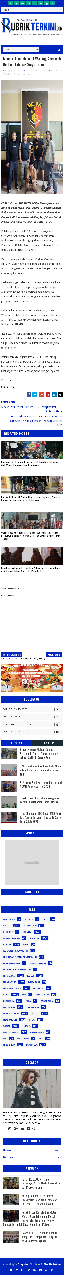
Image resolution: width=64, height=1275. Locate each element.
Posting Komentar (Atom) (30, 658)
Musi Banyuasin (12, 988)
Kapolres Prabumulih (15, 950)
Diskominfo (30, 925)
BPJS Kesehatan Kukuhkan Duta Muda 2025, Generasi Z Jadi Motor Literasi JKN (40, 770)
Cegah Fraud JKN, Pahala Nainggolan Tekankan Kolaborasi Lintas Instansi (40, 800)
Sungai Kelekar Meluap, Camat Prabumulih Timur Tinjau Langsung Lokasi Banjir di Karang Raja (39, 753)
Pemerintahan (11, 1013)
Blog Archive (47, 743)
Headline (34, 938)
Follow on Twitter (15, 709)
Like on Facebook (14, 716)
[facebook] (16, 3)
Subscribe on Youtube (17, 724)
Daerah (7, 925)
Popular (16, 743)
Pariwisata (32, 1007)
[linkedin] (22, 1128)
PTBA (28, 1001)
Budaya (29, 919)
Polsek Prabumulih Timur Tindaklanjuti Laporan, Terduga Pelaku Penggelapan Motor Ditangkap (30, 499)
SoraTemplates (21, 1264)
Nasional (38, 988)
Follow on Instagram (17, 732)
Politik (36, 1013)
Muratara (34, 982)
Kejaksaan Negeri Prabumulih (20, 957)
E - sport (8, 932)
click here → (33, 1123)
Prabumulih (10, 1019)
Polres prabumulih (23, 74)
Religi (32, 1019)
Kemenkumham (38, 963)
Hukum (54, 70)
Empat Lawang (11, 938)
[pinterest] (52, 3)
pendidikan (9, 1044)
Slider (9, 1157)
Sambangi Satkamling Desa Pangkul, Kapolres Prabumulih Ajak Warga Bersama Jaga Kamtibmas (31, 463)
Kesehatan (9, 975)
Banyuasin (9, 919)
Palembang (9, 1007)
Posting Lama (53, 654)
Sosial (6, 1026)
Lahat (30, 975)
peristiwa (32, 1044)
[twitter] (10, 3)
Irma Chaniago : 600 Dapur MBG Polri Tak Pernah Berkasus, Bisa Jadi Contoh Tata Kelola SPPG (41, 817)
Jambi (26, 944)
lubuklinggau (11, 1032)
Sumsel (26, 1026)
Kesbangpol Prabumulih (17, 969)
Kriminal (7, 74)
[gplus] (22, 3)
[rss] (34, 3)
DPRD (45, 919)
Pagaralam (47, 1001)
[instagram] (28, 3)
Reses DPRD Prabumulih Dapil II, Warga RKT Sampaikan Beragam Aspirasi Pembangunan (39, 1237)
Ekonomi (27, 932)
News (6, 994)
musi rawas (37, 1032)
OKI (24, 994)
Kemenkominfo (11, 963)
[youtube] (46, 3)
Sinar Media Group (52, 1264)
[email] (40, 3)
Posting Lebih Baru (12, 654)
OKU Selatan (42, 994)
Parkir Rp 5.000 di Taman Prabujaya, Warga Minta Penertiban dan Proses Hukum (41, 1183)
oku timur (23, 1038)
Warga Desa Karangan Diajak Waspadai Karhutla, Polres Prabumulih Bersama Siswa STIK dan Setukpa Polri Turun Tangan (30, 535)
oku (5, 1038)
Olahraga (9, 1001)
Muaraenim (9, 982)
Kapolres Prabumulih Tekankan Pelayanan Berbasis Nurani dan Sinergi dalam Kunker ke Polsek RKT (31, 569)
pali (41, 1038)
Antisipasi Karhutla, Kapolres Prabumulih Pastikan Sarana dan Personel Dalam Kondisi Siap (39, 1200)
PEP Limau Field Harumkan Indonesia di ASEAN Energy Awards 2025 (41, 785)
